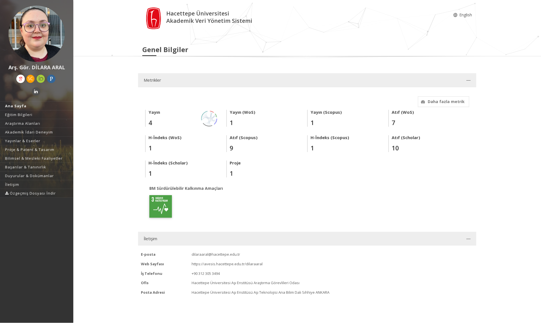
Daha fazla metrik (446, 101)
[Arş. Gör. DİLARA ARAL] (36, 34)
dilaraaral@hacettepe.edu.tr (216, 254)
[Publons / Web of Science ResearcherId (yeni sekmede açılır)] (51, 79)
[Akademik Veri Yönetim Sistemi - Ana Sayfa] (154, 18)
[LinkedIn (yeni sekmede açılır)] (36, 91)
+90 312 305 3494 (206, 273)
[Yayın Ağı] (209, 118)
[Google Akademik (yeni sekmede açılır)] (20, 79)
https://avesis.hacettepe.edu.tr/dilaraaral (227, 263)
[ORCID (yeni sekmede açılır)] (41, 79)
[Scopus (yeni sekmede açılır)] (30, 79)
